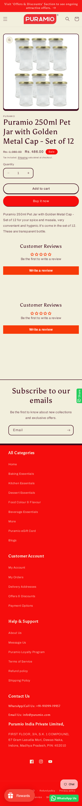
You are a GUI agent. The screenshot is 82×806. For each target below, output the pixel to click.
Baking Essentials (21, 473)
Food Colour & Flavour (24, 502)
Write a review (41, 270)
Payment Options (20, 605)
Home (12, 464)
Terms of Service (20, 661)
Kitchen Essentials (21, 483)
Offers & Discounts (21, 596)
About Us (15, 632)
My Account (16, 567)
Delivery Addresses (22, 586)
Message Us (17, 642)
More (12, 521)
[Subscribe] (68, 430)
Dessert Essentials (21, 492)
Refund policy (18, 671)
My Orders (15, 577)
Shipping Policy (19, 680)
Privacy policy (67, 790)
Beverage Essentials (23, 512)
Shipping (23, 157)
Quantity (8, 164)
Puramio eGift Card (22, 530)
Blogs (12, 540)
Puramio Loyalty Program (26, 652)
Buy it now (41, 201)
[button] (5, 19)
